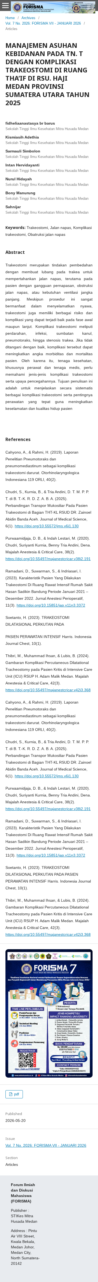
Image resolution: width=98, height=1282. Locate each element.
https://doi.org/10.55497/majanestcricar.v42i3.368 (48, 690)
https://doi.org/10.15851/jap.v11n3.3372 (51, 605)
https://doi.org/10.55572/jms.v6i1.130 (47, 526)
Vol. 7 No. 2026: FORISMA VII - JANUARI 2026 (43, 23)
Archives (28, 18)
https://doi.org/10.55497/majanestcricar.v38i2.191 (48, 559)
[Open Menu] (5, 5)
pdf (16, 1094)
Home (10, 18)
